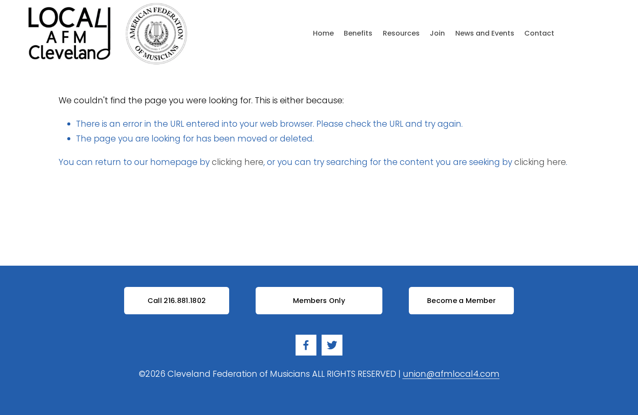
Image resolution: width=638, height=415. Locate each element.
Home (323, 33)
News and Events (484, 33)
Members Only (319, 301)
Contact (539, 33)
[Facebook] (306, 345)
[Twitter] (332, 345)
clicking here (237, 162)
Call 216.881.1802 (177, 301)
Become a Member (461, 301)
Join (437, 33)
